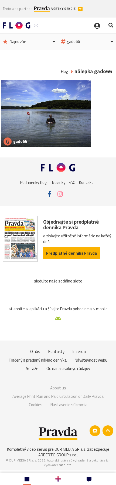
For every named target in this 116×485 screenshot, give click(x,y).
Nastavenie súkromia (68, 404)
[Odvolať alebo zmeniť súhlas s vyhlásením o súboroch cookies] (95, 430)
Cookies (35, 404)
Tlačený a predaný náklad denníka (38, 360)
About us (58, 388)
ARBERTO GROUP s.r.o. (57, 455)
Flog (64, 71)
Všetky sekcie (63, 8)
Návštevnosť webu (91, 360)
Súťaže (32, 368)
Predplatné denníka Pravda (71, 253)
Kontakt (86, 182)
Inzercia (79, 351)
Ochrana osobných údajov (68, 368)
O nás (35, 351)
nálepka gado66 (93, 71)
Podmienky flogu (34, 182)
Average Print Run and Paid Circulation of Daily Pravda (58, 396)
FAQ (72, 182)
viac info (65, 464)
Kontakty (56, 351)
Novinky (58, 182)
